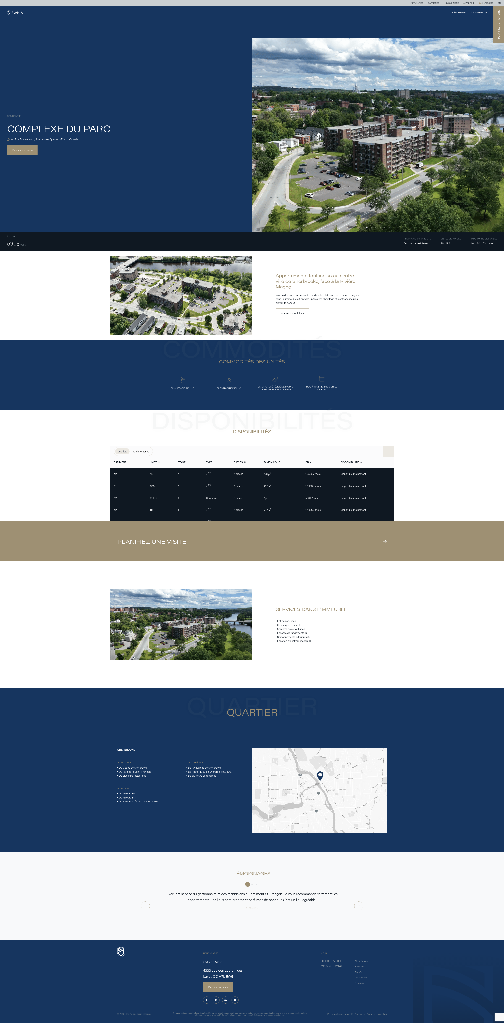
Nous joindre (451, 3)
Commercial (479, 12)
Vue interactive (140, 451)
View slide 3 (375, 227)
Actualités (417, 3)
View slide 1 (367, 227)
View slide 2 (371, 227)
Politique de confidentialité (340, 1014)
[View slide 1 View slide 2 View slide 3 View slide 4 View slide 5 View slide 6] (378, 135)
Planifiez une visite (22, 150)
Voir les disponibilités (292, 313)
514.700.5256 (487, 3)
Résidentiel (459, 12)
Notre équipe (361, 961)
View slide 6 (389, 227)
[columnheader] (128, 462)
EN (499, 3)
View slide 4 (380, 227)
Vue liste (122, 451)
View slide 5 (384, 227)
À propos (468, 3)
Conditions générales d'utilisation (371, 1014)
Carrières (433, 3)
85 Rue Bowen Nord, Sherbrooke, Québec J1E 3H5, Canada (44, 139)
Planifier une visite (218, 987)
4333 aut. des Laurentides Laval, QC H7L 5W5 (223, 973)
